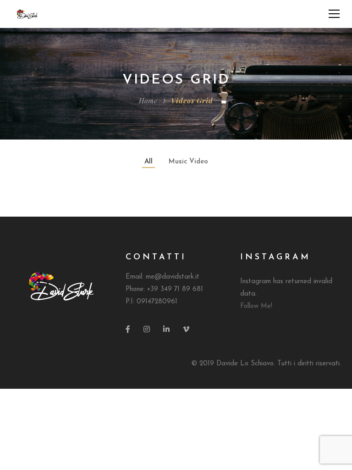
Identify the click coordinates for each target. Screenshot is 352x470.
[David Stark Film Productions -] (27, 13)
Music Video (188, 161)
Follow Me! (256, 306)
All (148, 161)
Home (148, 100)
